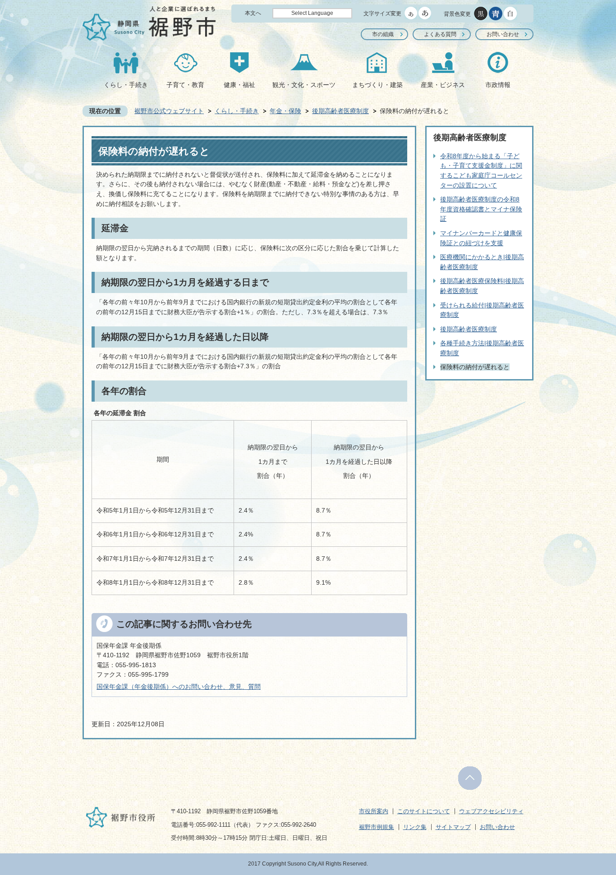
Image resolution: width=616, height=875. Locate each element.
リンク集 (415, 827)
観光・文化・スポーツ (304, 84)
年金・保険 (285, 111)
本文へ (253, 13)
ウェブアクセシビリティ (491, 811)
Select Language (312, 13)
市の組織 (383, 34)
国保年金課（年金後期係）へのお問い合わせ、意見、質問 (179, 686)
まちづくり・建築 (377, 84)
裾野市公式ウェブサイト (169, 111)
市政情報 (497, 84)
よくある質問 (440, 34)
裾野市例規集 (376, 827)
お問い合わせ (503, 34)
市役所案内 (373, 811)
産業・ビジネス (443, 84)
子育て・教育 (185, 84)
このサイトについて (423, 811)
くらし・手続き (126, 84)
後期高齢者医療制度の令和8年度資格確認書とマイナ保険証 (481, 209)
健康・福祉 (239, 84)
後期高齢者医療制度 (340, 111)
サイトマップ (453, 827)
